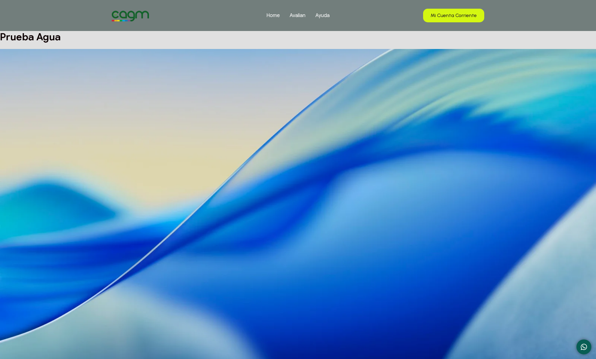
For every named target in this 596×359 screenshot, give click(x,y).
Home (273, 15)
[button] (453, 16)
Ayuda (322, 15)
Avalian (297, 15)
